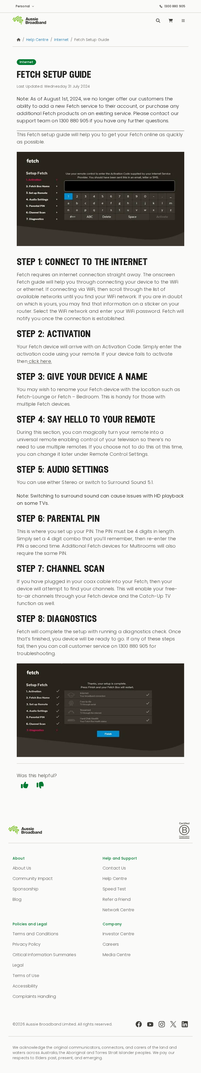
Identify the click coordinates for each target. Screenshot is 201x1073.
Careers (111, 944)
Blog (17, 899)
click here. (39, 361)
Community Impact (33, 879)
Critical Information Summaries (44, 955)
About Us (22, 868)
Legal (18, 965)
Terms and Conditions (35, 934)
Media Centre (117, 955)
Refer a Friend (117, 899)
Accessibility (25, 986)
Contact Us (114, 868)
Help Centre (115, 879)
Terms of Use (26, 976)
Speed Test (114, 889)
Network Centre (118, 910)
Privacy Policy (27, 944)
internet (61, 39)
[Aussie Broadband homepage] (29, 20)
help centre (37, 39)
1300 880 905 (174, 6)
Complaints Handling (34, 996)
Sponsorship (25, 889)
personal (23, 6)
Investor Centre (118, 934)
